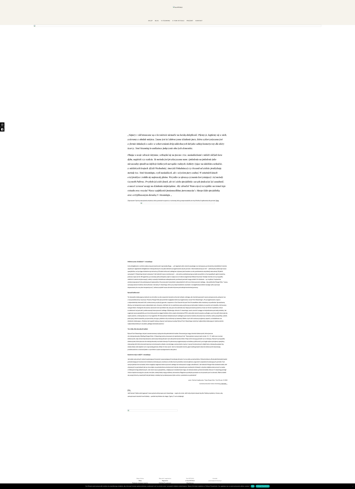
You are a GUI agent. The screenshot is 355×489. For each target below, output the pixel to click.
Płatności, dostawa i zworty (140, 483)
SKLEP (150, 20)
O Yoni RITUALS (190, 480)
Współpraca (189, 483)
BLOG (157, 20)
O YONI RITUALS (178, 20)
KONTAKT (199, 20)
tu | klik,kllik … (223, 383)
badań (198, 347)
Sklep (140, 480)
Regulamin (165, 480)
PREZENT (190, 20)
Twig (217, 200)
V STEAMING (165, 20)
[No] (353, 486)
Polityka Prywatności (165, 483)
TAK (253, 486)
